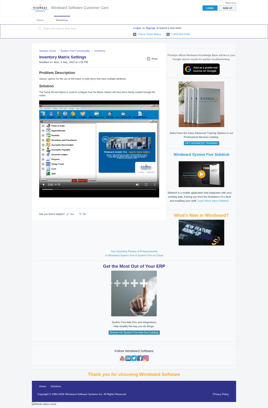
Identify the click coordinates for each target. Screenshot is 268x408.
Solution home (48, 50)
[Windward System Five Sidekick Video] (201, 174)
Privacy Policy (221, 394)
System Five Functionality (75, 50)
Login (137, 27)
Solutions (62, 20)
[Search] (40, 28)
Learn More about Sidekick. (213, 200)
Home (40, 20)
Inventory (99, 50)
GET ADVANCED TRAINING (201, 143)
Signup (150, 27)
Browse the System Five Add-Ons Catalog (134, 332)
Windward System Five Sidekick (201, 154)
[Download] (127, 160)
